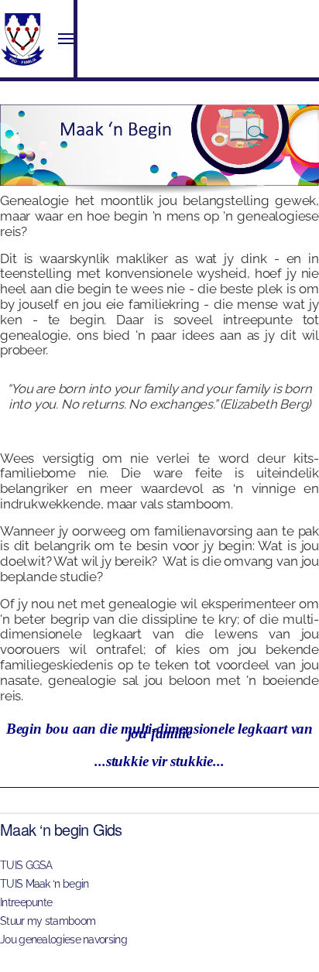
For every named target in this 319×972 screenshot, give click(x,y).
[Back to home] (23, 38)
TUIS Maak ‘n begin (44, 884)
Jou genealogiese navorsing (63, 939)
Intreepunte (26, 902)
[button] (66, 38)
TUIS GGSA (26, 865)
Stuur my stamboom (47, 921)
